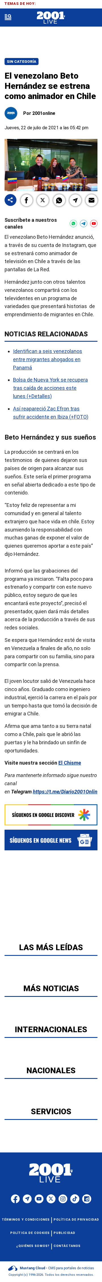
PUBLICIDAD (64, 1233)
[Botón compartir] (10, 200)
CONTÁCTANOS (67, 1246)
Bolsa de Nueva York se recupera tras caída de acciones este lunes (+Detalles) (50, 388)
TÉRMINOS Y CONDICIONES (26, 1219)
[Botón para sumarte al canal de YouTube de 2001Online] (93, 223)
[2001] (51, 17)
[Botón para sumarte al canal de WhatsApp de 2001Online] (73, 223)
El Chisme (69, 763)
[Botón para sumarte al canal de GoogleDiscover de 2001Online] (51, 814)
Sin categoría (21, 61)
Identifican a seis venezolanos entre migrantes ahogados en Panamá (47, 359)
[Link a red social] (15, 1198)
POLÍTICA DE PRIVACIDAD (76, 1219)
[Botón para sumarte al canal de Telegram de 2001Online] (83, 223)
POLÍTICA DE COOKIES (30, 1233)
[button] (27, 200)
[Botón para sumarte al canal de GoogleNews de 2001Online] (51, 840)
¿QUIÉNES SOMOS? (33, 1246)
